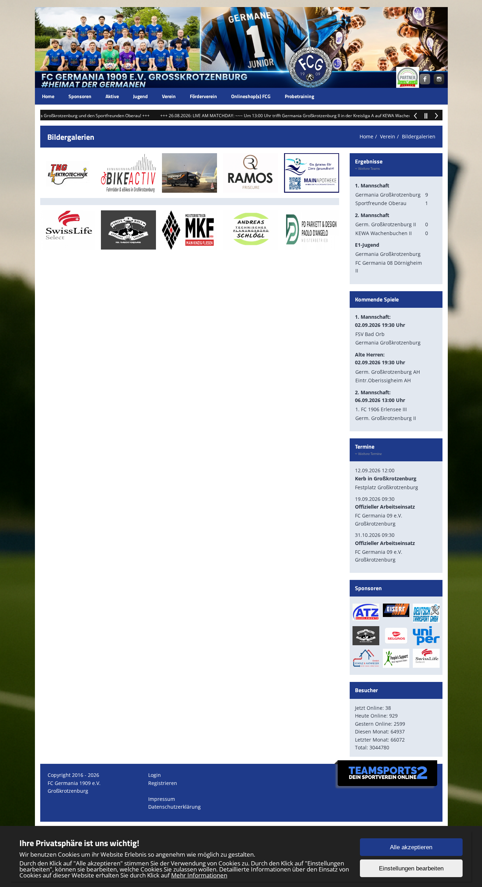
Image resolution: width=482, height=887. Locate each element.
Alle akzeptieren (411, 847)
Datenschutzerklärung (174, 806)
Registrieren (162, 783)
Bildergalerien (418, 136)
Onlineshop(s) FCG (251, 96)
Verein (169, 96)
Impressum (161, 799)
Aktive (112, 96)
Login (154, 775)
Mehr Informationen (199, 875)
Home (48, 96)
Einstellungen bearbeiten (411, 868)
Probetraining (299, 96)
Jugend (140, 96)
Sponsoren (79, 96)
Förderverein (203, 96)
